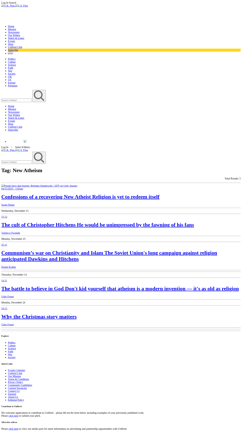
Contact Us (14, 391)
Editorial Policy (16, 400)
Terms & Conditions (18, 379)
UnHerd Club (15, 47)
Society (12, 73)
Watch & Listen (16, 38)
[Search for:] (16, 100)
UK (10, 76)
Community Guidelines (20, 385)
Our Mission (14, 376)
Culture (12, 62)
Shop (10, 44)
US (9, 79)
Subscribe (13, 50)
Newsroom (13, 32)
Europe (11, 82)
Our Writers (14, 35)
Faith (10, 67)
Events (11, 41)
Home (11, 26)
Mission (12, 29)
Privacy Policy (15, 382)
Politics (11, 59)
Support (12, 394)
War (10, 70)
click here (14, 415)
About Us (13, 397)
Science (12, 64)
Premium (12, 85)
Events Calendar (16, 370)
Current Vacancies (17, 388)
